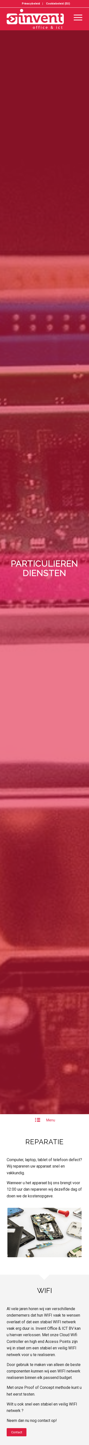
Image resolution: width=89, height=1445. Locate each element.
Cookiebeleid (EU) (58, 3)
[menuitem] (31, 3)
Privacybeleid (31, 3)
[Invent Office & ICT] (37, 19)
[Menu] (75, 18)
